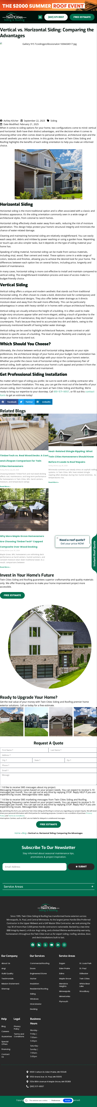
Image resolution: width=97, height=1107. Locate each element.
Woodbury (84, 991)
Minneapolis (64, 991)
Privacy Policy (17, 1027)
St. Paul (82, 968)
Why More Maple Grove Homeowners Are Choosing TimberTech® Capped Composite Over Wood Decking (22, 541)
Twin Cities (84, 978)
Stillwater (83, 973)
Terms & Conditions (16, 816)
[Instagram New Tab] (64, 944)
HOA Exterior (35, 1004)
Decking (33, 1009)
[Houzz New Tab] (39, 944)
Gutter (33, 978)
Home (17, 833)
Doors (32, 968)
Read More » (5, 486)
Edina (61, 973)
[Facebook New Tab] (32, 944)
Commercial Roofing (39, 963)
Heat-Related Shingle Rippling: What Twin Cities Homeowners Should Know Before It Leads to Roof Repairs (71, 457)
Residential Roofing (39, 988)
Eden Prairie (64, 968)
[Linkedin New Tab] (57, 944)
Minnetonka (64, 996)
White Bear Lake (84, 984)
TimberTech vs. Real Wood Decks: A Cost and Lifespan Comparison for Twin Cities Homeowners (24, 461)
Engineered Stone (38, 973)
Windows (34, 999)
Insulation (34, 983)
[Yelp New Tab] (45, 944)
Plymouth (63, 1001)
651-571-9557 (61, 391)
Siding (33, 993)
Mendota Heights (63, 984)
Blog (24, 833)
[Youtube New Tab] (51, 944)
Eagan (62, 963)
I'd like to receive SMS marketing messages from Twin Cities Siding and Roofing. (47, 803)
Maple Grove (65, 978)
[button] (40, 17)
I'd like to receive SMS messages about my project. (47, 791)
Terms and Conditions (19, 1035)
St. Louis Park (85, 963)
